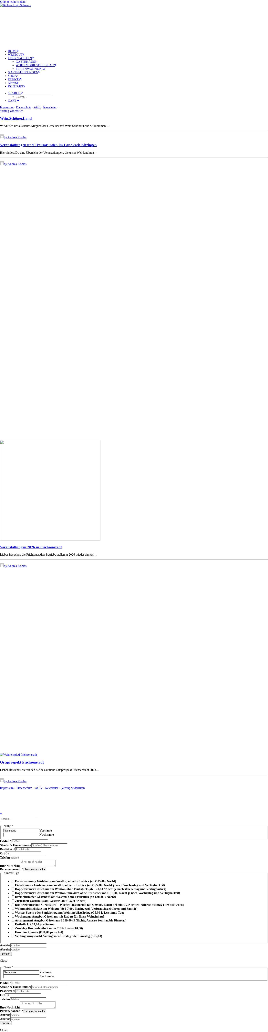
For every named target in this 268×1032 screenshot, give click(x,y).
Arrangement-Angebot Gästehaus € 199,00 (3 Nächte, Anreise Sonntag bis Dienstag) (70, 920)
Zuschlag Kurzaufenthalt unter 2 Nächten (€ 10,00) (49, 928)
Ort (2, 853)
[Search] (18, 818)
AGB (37, 107)
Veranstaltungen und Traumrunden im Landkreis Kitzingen (48, 145)
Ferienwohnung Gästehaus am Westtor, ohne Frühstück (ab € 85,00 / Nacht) (65, 881)
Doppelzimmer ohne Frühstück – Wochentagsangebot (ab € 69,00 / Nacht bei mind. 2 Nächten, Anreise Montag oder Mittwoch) (99, 904)
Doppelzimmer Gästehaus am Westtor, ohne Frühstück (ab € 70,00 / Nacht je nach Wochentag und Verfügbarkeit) (90, 889)
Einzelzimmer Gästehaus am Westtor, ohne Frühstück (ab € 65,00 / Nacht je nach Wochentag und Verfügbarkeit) (90, 885)
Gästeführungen (23, 72)
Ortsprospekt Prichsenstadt (22, 762)
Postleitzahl (7, 849)
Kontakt (15, 86)
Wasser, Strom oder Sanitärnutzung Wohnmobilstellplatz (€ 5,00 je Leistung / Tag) (69, 912)
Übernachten (20, 58)
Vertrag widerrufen (11, 110)
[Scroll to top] (4, 813)
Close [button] (3, 960)
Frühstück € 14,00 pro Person (35, 924)
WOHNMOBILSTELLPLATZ (35, 65)
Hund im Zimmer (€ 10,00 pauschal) (39, 932)
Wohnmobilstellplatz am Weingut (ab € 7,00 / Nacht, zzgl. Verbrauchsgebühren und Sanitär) (76, 908)
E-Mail (6, 841)
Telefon (5, 857)
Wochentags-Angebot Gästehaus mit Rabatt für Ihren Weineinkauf (59, 916)
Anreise (5, 945)
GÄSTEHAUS (25, 61)
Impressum (7, 107)
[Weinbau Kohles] (29, 23)
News (12, 82)
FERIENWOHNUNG (30, 68)
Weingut (15, 54)
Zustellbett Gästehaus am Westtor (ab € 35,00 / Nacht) (50, 900)
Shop (12, 75)
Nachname (46, 834)
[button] (134, 752)
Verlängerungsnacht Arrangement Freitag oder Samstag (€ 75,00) (58, 936)
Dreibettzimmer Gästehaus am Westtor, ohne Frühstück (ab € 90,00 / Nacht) (65, 897)
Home (12, 51)
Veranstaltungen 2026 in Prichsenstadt (31, 547)
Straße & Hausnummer (15, 845)
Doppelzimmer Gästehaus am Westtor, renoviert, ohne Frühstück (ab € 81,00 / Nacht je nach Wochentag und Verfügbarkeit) (97, 893)
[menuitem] (33, 51)
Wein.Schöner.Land (16, 118)
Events (14, 79)
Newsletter (50, 107)
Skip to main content (13, 1)
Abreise (5, 949)
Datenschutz (23, 107)
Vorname (45, 830)
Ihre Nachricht (10, 865)
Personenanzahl (12, 869)
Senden (6, 953)
